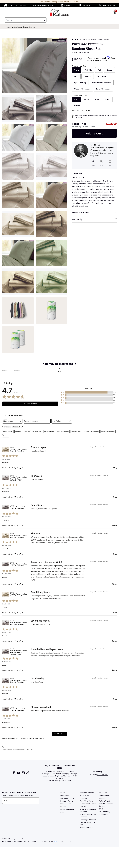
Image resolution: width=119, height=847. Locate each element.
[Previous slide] (6, 195)
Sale (62, 812)
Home (8, 27)
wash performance (108, 431)
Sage (97, 99)
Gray (76, 99)
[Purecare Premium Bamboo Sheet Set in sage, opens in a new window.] (51, 281)
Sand (107, 99)
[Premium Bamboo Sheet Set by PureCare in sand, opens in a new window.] (51, 108)
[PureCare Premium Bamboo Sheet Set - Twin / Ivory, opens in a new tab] (5, 449)
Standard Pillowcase (101, 82)
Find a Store (84, 795)
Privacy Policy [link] (31, 841)
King (76, 76)
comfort (18, 431)
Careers (102, 798)
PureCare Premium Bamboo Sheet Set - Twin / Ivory (18, 450)
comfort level (76, 431)
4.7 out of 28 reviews (88, 39)
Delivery (83, 807)
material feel (37, 431)
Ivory (86, 99)
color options (49, 431)
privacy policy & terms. (63, 780)
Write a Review (103, 39)
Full (99, 70)
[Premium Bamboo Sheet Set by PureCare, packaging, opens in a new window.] (51, 310)
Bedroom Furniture (67, 801)
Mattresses (64, 795)
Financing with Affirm (88, 820)
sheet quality (8, 431)
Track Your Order (86, 801)
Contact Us (84, 798)
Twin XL (88, 70)
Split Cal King (80, 82)
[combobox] (25, 20)
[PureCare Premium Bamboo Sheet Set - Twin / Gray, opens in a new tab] (5, 507)
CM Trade (102, 809)
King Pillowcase (103, 89)
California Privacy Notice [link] (45, 841)
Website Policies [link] (20, 841)
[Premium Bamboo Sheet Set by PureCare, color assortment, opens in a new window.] (18, 310)
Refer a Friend (104, 801)
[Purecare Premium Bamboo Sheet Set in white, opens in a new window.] (51, 166)
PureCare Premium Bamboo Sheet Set (23, 27)
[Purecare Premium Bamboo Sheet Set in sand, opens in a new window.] (18, 108)
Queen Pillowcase (82, 89)
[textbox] (59, 743)
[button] (89, 392)
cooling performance (91, 431)
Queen (109, 70)
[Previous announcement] (4, 2)
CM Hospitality (104, 812)
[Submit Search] (44, 20)
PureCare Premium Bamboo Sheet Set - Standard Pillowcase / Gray (18, 479)
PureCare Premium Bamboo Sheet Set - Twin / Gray (18, 508)
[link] (15, 5)
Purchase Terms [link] (7, 841)
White (77, 105)
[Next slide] (63, 195)
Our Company (104, 795)
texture (5, 436)
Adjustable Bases (67, 798)
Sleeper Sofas (65, 804)
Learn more (29, 749)
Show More (59, 734)
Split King (101, 76)
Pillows (63, 807)
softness (27, 431)
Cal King (87, 76)
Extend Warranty (86, 827)
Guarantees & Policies (88, 804)
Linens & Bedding (67, 809)
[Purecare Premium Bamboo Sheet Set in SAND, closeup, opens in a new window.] (51, 224)
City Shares (103, 814)
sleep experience (63, 431)
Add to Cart (94, 133)
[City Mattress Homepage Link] (59, 12)
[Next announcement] (114, 2)
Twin (76, 70)
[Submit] (36, 800)
